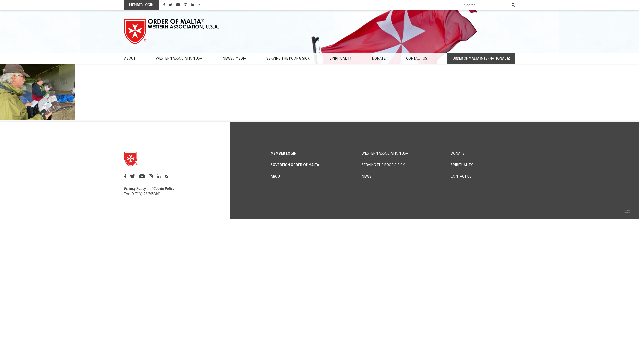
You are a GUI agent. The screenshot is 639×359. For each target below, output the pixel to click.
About (130, 58)
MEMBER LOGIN (141, 5)
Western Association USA (179, 58)
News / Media (234, 58)
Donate (379, 58)
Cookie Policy (163, 189)
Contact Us (416, 58)
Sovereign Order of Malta (295, 165)
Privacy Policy (135, 189)
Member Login (283, 153)
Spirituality (341, 58)
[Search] (513, 5)
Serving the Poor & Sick (287, 58)
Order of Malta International (479, 58)
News (366, 176)
